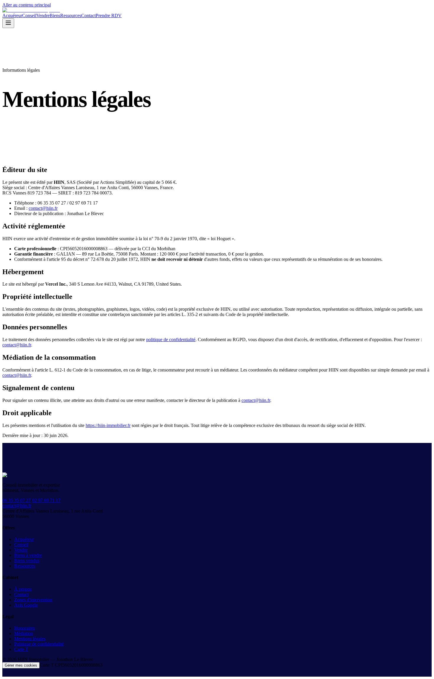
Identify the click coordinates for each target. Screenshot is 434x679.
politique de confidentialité (170, 339)
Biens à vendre (28, 555)
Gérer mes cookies (21, 665)
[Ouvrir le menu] (8, 23)
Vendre (43, 15)
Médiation (23, 633)
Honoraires (24, 628)
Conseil (29, 15)
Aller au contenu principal (26, 4)
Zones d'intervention (33, 599)
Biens (55, 15)
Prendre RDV (109, 15)
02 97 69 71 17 (46, 500)
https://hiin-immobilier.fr (108, 425)
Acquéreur (12, 15)
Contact (88, 15)
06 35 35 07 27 (16, 500)
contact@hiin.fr (43, 208)
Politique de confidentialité (39, 644)
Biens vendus (26, 560)
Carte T (21, 649)
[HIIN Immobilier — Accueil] (31, 10)
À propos (23, 589)
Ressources (70, 15)
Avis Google (26, 605)
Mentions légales (29, 638)
